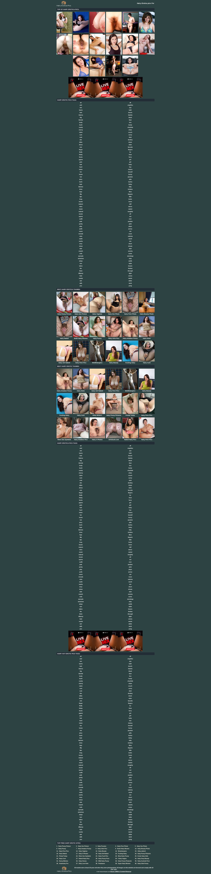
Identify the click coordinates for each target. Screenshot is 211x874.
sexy (80, 243)
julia (130, 179)
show (81, 246)
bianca (81, 115)
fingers (130, 149)
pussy (130, 229)
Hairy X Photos (83, 853)
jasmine (130, 177)
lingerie (130, 194)
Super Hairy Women (124, 863)
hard (80, 167)
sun (81, 263)
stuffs (130, 261)
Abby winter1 (142, 851)
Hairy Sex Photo (142, 846)
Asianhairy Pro (63, 863)
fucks (81, 157)
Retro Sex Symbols (85, 856)
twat (81, 276)
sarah (130, 238)
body (80, 122)
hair (81, 164)
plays (130, 226)
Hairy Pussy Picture (64, 846)
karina (130, 182)
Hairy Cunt (62, 858)
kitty (130, 186)
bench (130, 112)
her (81, 172)
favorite (130, 147)
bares (81, 110)
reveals (81, 233)
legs (80, 191)
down (130, 142)
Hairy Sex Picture (83, 846)
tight (130, 273)
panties (130, 221)
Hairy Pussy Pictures (144, 853)
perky (81, 224)
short (130, 243)
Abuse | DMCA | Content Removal (120, 871)
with (81, 283)
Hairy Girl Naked (103, 853)
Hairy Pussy (62, 848)
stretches (81, 258)
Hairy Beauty (102, 851)
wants (130, 278)
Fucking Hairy (122, 853)
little (130, 196)
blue (130, 120)
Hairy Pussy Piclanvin (125, 861)
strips (81, 261)
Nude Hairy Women (123, 848)
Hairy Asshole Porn (144, 861)
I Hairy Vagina (122, 858)
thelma (130, 268)
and (81, 105)
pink (130, 224)
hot (81, 177)
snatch (81, 251)
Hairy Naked (63, 853)
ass (81, 107)
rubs (80, 236)
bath (130, 110)
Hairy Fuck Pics (103, 856)
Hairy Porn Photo (122, 846)
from (130, 154)
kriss (80, 189)
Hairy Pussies (102, 846)
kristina (130, 189)
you (81, 285)
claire (81, 132)
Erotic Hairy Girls (143, 856)
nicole (81, 214)
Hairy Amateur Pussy (84, 848)
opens (81, 216)
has (130, 167)
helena (130, 169)
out (130, 216)
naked (130, 209)
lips (81, 196)
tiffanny (80, 273)
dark (130, 137)
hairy (130, 164)
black (130, 117)
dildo (80, 142)
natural (81, 211)
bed (81, 112)
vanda (81, 278)
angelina (130, 105)
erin (81, 147)
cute (80, 137)
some (130, 253)
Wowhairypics (122, 851)
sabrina (130, 236)
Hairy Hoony (83, 861)
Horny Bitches (63, 861)
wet (81, 280)
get (130, 159)
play (80, 226)
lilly (81, 194)
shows (130, 246)
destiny (130, 139)
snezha (130, 251)
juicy (80, 179)
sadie (81, 238)
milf (130, 204)
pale (80, 221)
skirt (130, 248)
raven (81, 231)
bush (80, 125)
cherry (81, 130)
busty (130, 125)
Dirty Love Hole (83, 863)
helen (81, 169)
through (130, 271)
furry (130, 157)
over (130, 219)
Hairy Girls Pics (102, 848)
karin (80, 182)
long (80, 199)
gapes (81, 159)
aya (130, 107)
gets (80, 162)
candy (81, 127)
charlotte (130, 127)
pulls (80, 229)
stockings (130, 256)
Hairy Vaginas (83, 851)
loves (130, 201)
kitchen (80, 186)
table (130, 263)
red (130, 231)
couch (130, 132)
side (80, 248)
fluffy (80, 152)
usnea (130, 276)
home (81, 174)
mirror (130, 206)
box (130, 122)
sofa (80, 253)
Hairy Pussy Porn (103, 858)
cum (80, 135)
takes (81, 266)
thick (80, 271)
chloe (130, 130)
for (130, 152)
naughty (130, 211)
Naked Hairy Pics (84, 858)
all (130, 102)
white (130, 280)
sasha (81, 241)
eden (130, 144)
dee (81, 139)
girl (130, 162)
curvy (130, 135)
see (130, 241)
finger (81, 149)
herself (130, 172)
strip (130, 258)
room (130, 233)
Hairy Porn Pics (64, 851)
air (81, 102)
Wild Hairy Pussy (103, 861)
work (130, 283)
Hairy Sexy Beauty (143, 858)
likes (130, 191)
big (81, 117)
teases (130, 266)
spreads (80, 256)
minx (80, 206)
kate (80, 184)
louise (81, 201)
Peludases (101, 863)
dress (81, 144)
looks (130, 199)
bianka (130, 115)
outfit (80, 219)
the (81, 268)
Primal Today (63, 856)
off (130, 214)
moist (81, 209)
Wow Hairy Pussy (123, 856)
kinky (130, 184)
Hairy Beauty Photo (144, 848)
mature (81, 204)
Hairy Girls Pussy (143, 863)
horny (130, 174)
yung (130, 285)
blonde (81, 120)
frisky (81, 154)
